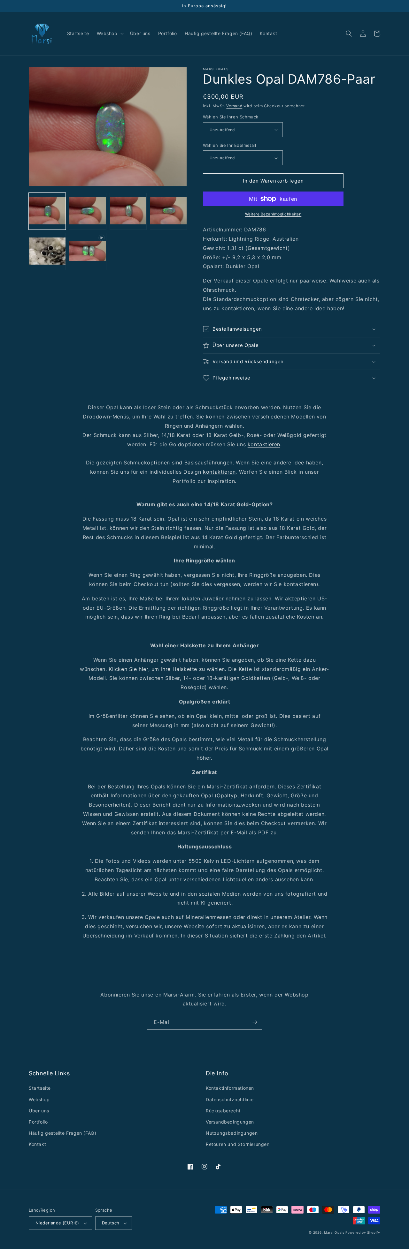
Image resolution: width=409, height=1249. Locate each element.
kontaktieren (264, 444)
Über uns (39, 1110)
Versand (234, 105)
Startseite (40, 1088)
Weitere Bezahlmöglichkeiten (273, 214)
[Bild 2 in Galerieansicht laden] (87, 211)
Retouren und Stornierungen (238, 1144)
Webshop (39, 1099)
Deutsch (111, 1222)
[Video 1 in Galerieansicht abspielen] (87, 251)
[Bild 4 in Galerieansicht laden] (168, 211)
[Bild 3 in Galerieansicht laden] (128, 211)
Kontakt (37, 1144)
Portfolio (38, 1122)
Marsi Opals (334, 1232)
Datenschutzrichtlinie (230, 1099)
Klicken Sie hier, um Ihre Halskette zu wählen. (168, 669)
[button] (109, 33)
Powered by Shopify (362, 1232)
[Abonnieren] (255, 1022)
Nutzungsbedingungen (232, 1133)
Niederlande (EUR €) (57, 1222)
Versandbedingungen (230, 1122)
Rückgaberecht (223, 1110)
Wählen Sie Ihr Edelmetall (229, 145)
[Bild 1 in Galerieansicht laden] (47, 211)
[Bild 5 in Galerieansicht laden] (47, 251)
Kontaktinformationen (230, 1088)
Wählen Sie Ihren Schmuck (231, 116)
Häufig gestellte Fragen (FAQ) (62, 1133)
